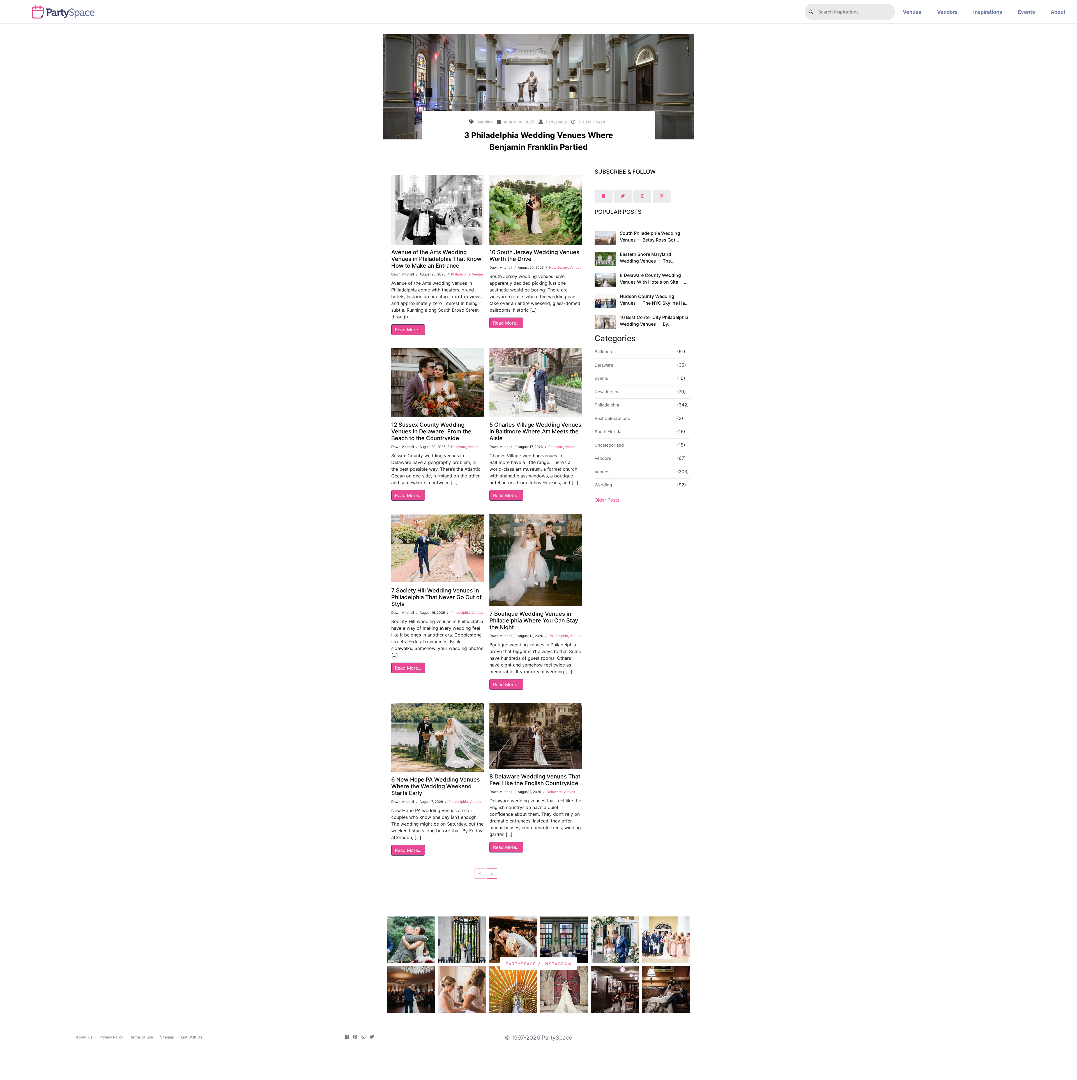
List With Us (191, 1037)
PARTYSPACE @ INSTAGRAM (538, 963)
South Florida (608, 431)
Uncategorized (609, 445)
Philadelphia (460, 274)
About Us (84, 1037)
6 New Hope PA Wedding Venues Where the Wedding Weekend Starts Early (435, 786)
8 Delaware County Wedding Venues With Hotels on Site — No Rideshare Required (652, 281)
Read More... (408, 329)
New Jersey (558, 267)
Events (1026, 12)
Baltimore (555, 447)
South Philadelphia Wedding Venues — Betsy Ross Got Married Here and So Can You (651, 239)
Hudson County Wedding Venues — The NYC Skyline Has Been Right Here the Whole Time (654, 302)
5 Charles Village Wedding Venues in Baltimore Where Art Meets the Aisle (535, 431)
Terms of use (141, 1037)
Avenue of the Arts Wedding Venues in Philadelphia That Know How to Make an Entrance (436, 259)
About (1058, 12)
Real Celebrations (612, 418)
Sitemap (167, 1037)
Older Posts (607, 500)
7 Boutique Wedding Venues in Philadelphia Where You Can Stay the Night (533, 620)
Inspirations (987, 12)
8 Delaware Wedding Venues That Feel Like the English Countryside (534, 780)
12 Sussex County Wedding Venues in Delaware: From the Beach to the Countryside (431, 431)
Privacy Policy (111, 1037)
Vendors (947, 12)
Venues (912, 12)
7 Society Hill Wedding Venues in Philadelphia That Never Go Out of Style (436, 597)
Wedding (603, 485)
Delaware (458, 447)
